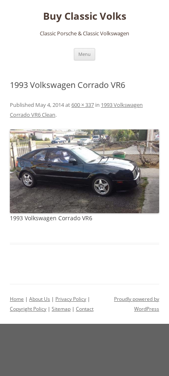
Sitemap (61, 308)
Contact (85, 308)
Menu (84, 54)
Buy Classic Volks (84, 16)
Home (17, 298)
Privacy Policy (70, 298)
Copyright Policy (28, 308)
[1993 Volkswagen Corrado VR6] (84, 171)
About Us (39, 298)
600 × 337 (82, 104)
